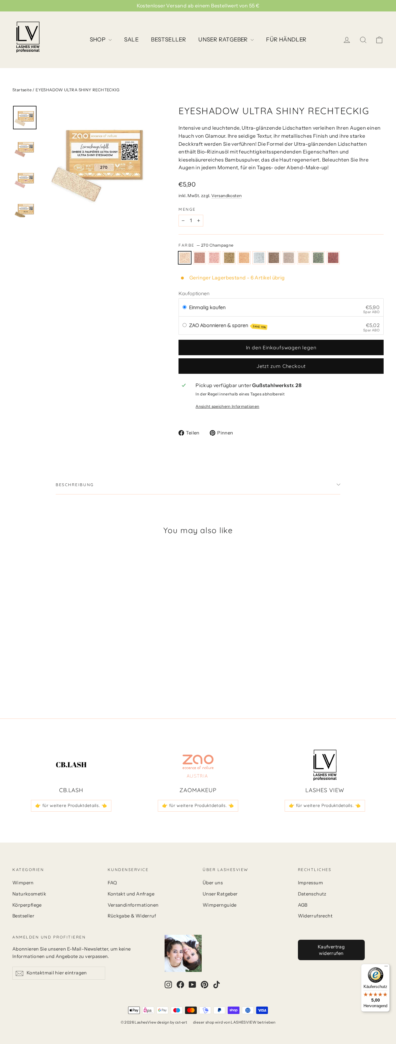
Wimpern (23, 883)
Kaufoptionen (194, 293)
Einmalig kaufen (207, 307)
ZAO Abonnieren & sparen (227, 325)
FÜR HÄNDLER (286, 39)
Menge (187, 209)
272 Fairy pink (214, 258)
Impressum (310, 883)
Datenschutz (312, 894)
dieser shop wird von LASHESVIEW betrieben (234, 1022)
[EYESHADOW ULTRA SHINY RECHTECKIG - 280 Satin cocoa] (62, 671)
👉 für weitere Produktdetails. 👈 (71, 805)
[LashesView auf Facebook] (180, 984)
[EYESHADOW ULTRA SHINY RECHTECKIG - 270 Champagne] (16, 671)
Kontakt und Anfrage (131, 894)
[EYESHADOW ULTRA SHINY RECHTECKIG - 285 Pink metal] (93, 671)
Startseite (22, 89)
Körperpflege (27, 905)
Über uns (213, 883)
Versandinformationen (133, 905)
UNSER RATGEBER (223, 39)
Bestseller (23, 916)
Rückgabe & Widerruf (132, 916)
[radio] (185, 308)
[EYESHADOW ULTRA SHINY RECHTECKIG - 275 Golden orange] (47, 671)
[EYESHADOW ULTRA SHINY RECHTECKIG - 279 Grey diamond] (55, 671)
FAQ (112, 883)
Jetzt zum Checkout (281, 366)
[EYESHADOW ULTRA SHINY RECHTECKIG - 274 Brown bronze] (39, 671)
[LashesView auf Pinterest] (204, 984)
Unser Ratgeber (220, 894)
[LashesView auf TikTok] (216, 984)
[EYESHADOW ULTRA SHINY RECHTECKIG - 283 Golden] (78, 671)
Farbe (206, 245)
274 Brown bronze (229, 258)
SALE (131, 39)
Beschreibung (75, 484)
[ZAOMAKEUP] (198, 765)
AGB (303, 905)
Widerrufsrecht (315, 916)
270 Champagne (185, 258)
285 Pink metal (333, 258)
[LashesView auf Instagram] (168, 984)
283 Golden (303, 258)
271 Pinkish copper (199, 258)
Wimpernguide (220, 905)
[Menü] (386, 967)
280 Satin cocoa (274, 258)
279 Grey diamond (259, 258)
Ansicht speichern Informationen (227, 406)
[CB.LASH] (71, 765)
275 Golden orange (244, 258)
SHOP (98, 39)
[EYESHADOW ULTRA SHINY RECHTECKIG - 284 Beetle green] (85, 671)
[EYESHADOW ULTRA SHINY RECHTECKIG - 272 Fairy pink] (31, 671)
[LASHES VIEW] (324, 765)
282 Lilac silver (288, 258)
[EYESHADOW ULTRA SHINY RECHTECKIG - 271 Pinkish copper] (24, 671)
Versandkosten (226, 195)
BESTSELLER (168, 39)
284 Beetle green (318, 258)
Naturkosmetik (29, 894)
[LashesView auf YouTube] (192, 984)
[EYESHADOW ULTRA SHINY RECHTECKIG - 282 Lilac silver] (70, 671)
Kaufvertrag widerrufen (331, 950)
